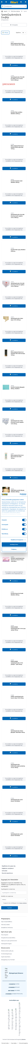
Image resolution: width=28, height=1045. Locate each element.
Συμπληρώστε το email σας (8, 889)
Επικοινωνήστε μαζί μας (7, 951)
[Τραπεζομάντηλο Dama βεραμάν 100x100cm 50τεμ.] (6, 731)
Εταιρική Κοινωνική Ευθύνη (8, 937)
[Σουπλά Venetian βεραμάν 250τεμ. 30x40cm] (6, 387)
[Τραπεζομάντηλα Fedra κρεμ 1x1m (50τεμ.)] (6, 318)
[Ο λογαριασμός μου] (21, 2)
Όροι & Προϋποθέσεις (6, 921)
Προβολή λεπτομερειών (17, 539)
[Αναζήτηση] (3, 6)
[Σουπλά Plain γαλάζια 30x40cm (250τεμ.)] (6, 112)
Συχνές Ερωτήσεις (5, 956)
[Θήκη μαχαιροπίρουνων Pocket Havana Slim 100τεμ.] (6, 43)
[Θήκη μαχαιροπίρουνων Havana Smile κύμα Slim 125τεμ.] (6, 147)
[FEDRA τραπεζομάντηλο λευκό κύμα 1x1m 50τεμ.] (6, 697)
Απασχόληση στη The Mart (8, 959)
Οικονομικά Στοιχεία (6, 943)
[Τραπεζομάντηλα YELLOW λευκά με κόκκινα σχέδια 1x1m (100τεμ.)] (6, 284)
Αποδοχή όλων (14, 544)
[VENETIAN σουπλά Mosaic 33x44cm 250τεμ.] (6, 490)
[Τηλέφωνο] (6, 2)
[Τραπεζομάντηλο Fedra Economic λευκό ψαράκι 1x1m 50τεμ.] (6, 422)
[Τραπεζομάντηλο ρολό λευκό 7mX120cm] (6, 834)
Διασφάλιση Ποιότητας (7, 927)
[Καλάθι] (26, 2)
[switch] (24, 524)
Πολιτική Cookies (5, 924)
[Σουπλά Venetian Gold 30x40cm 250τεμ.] (6, 181)
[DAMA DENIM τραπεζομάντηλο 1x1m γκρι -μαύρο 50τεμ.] (6, 628)
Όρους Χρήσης (23, 903)
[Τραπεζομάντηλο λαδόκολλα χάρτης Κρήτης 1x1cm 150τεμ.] (6, 765)
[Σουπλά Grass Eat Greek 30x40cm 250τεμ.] (6, 593)
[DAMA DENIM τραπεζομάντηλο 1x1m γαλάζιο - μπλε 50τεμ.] (6, 662)
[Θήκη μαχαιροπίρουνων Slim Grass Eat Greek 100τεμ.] (6, 456)
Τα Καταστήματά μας (6, 953)
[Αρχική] (14, 2)
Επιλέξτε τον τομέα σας (7, 896)
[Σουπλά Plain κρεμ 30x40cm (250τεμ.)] (6, 250)
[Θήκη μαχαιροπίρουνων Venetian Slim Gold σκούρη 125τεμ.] (6, 353)
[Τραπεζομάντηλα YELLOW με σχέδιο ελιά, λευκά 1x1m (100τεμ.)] (6, 78)
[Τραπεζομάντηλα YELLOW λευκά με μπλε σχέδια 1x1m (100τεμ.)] (6, 215)
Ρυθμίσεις (14, 549)
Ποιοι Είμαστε (4, 934)
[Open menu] (2, 2)
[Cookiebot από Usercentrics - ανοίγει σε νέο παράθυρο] (20, 494)
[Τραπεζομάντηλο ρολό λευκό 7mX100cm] (6, 800)
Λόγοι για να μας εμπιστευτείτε (9, 940)
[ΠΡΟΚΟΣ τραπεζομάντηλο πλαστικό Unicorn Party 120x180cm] (6, 559)
